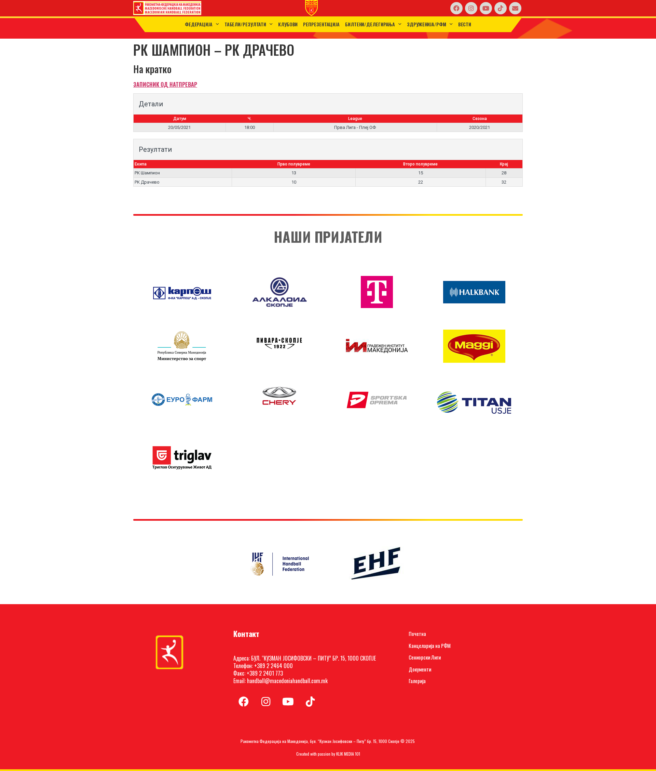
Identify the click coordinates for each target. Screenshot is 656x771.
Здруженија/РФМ (426, 24)
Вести (465, 24)
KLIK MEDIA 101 (348, 754)
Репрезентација (321, 24)
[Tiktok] (500, 8)
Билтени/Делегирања (370, 24)
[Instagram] (471, 8)
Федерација (199, 24)
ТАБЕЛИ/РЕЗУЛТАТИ (245, 24)
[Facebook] (456, 8)
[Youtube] (486, 8)
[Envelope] (515, 8)
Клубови (288, 24)
